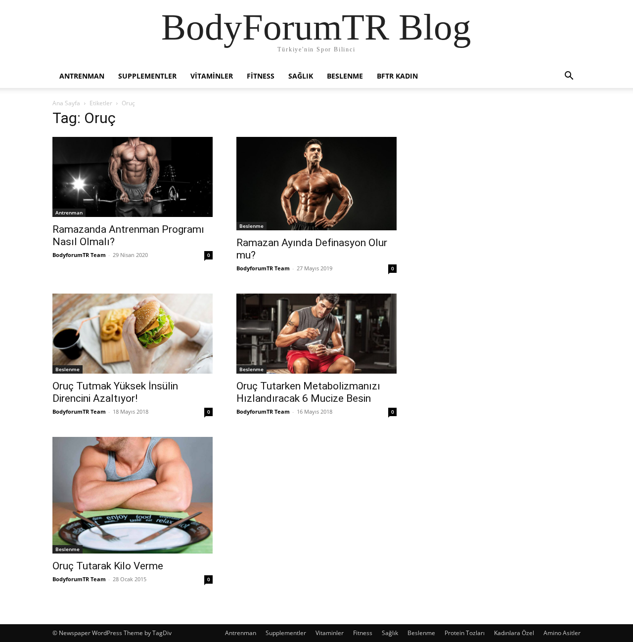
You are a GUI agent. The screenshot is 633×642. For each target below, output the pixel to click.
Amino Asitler (562, 633)
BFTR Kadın (397, 76)
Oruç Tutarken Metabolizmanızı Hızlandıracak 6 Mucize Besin (308, 392)
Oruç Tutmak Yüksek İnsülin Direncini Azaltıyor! (115, 392)
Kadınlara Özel (514, 633)
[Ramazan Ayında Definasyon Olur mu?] (316, 183)
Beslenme (345, 76)
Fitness (260, 76)
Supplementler (147, 76)
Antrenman (81, 76)
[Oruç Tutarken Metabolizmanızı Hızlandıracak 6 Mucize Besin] (316, 334)
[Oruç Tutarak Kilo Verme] (132, 495)
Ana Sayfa (66, 103)
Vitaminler (211, 76)
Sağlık (300, 76)
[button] (569, 77)
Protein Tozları (465, 633)
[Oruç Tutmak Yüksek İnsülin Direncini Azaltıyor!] (132, 334)
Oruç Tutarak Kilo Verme (107, 566)
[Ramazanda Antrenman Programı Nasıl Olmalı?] (132, 177)
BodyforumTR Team (79, 254)
